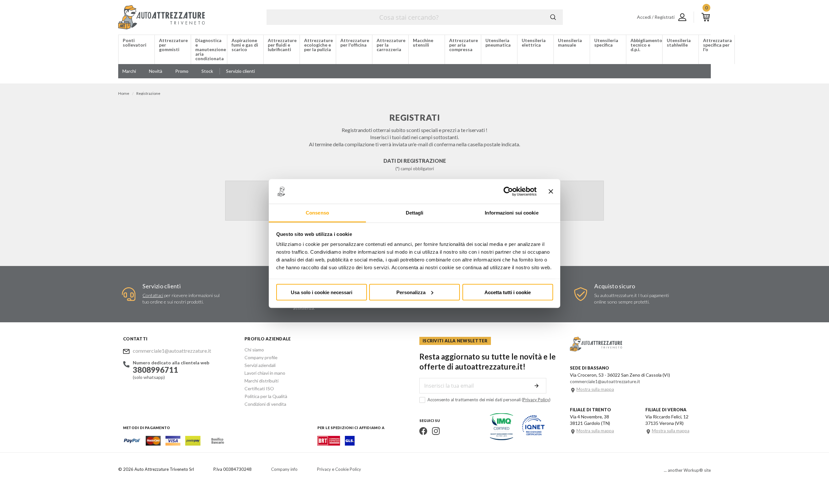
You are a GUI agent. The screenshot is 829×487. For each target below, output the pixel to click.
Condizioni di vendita (265, 404)
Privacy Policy (536, 399)
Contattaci (152, 295)
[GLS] (350, 443)
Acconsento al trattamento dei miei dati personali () (489, 399)
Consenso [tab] (317, 213)
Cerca (553, 17)
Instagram (436, 431)
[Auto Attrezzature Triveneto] (161, 17)
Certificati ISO (259, 388)
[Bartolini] (328, 443)
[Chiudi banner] (551, 191)
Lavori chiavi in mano (264, 373)
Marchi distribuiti (261, 380)
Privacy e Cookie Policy (339, 469)
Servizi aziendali (260, 365)
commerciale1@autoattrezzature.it (172, 351)
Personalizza (411, 292)
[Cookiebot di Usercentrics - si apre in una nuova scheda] (508, 191)
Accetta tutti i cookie (507, 292)
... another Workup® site (687, 470)
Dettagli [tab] (415, 213)
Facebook (423, 431)
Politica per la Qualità (265, 396)
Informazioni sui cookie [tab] (511, 213)
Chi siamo (254, 349)
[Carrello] (705, 17)
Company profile (261, 357)
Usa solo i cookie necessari (321, 292)
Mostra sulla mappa (595, 389)
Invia (536, 385)
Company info (284, 469)
